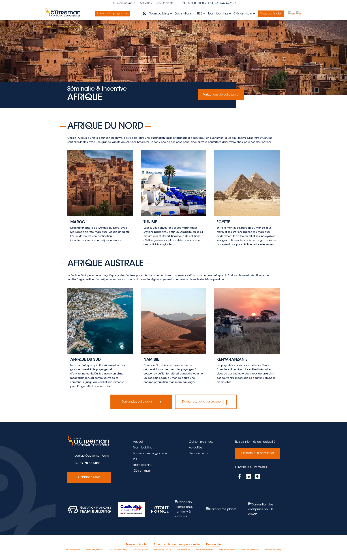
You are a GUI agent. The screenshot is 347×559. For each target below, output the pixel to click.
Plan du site (213, 544)
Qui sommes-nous (124, 3)
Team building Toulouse (162, 549)
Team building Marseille (94, 549)
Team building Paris (73, 549)
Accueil (138, 442)
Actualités (146, 3)
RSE (200, 13)
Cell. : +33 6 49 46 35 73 (222, 3)
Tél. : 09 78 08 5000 (193, 3)
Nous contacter (271, 13)
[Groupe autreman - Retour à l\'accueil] (64, 14)
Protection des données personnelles (176, 544)
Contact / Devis (89, 477)
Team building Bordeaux (204, 549)
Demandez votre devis (136, 401)
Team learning (218, 13)
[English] (291, 13)
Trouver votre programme (112, 13)
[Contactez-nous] (100, 196)
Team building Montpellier (250, 549)
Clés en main (243, 13)
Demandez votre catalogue (201, 401)
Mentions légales (137, 544)
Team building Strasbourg (118, 549)
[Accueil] (144, 13)
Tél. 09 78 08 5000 (87, 463)
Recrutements (164, 3)
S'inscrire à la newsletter (257, 453)
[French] (298, 13)
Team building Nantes (227, 549)
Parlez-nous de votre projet (221, 94)
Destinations (183, 13)
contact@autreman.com (91, 455)
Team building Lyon (183, 549)
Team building (159, 13)
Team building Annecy (273, 549)
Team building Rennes (140, 549)
